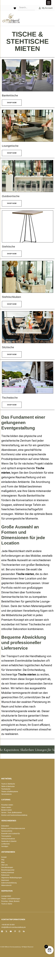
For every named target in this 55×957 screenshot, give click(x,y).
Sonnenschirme (6, 831)
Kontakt (4, 857)
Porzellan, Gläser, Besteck (10, 901)
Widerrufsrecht (6, 885)
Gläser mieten (6, 807)
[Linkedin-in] (24, 931)
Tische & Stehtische (8, 784)
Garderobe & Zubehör (8, 841)
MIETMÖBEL (6, 779)
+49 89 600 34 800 (8, 925)
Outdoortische (11, 196)
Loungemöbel (6, 896)
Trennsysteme (6, 836)
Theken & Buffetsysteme (9, 791)
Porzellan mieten (7, 805)
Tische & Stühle (6, 904)
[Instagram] (19, 931)
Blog (2, 862)
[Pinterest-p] (15, 931)
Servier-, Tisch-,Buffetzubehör (11, 812)
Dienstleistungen (7, 867)
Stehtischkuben (11, 297)
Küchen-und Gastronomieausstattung (14, 815)
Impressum (5, 880)
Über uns (4, 865)
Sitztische (8, 347)
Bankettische (10, 95)
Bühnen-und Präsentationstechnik (13, 828)
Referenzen (5, 875)
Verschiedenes (6, 794)
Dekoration (5, 826)
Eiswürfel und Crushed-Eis (10, 833)
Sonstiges (4, 846)
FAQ (2, 860)
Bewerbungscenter (7, 870)
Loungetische (10, 145)
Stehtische (8, 246)
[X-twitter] (6, 931)
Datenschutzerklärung (9, 883)
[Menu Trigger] (48, 2)
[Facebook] (2, 931)
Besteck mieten (6, 810)
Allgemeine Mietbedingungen (11, 878)
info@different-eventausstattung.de (13, 927)
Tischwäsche (10, 397)
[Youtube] (11, 931)
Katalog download (7, 872)
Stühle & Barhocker (8, 786)
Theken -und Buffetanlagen (10, 899)
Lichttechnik (5, 844)
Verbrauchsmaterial (8, 839)
